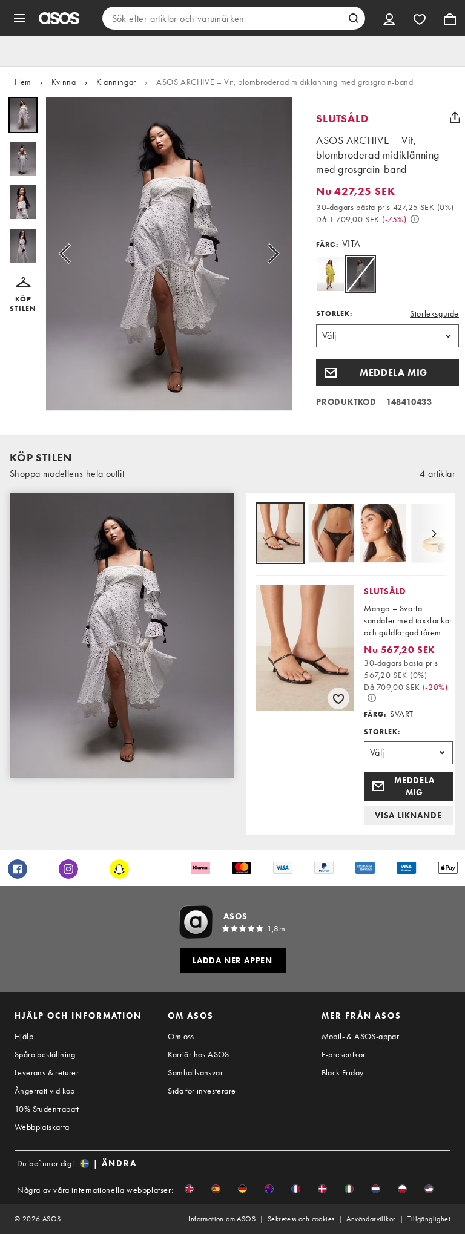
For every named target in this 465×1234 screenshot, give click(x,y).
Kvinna (63, 81)
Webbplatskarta (42, 1126)
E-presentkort (345, 1054)
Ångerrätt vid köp (45, 1090)
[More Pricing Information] (415, 219)
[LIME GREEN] (330, 274)
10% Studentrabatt (47, 1108)
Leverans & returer (47, 1072)
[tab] (280, 534)
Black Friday (343, 1072)
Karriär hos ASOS (198, 1054)
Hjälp (24, 1036)
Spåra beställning (45, 1054)
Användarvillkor (370, 1219)
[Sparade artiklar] (419, 18)
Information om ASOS (222, 1219)
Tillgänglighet (428, 1219)
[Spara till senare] (338, 698)
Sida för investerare (202, 1090)
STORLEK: (334, 313)
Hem (23, 81)
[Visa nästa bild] (269, 254)
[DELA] (454, 117)
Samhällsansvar (195, 1072)
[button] (23, 295)
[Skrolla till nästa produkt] (433, 533)
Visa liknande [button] (408, 815)
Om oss (181, 1036)
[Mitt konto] (389, 18)
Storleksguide (434, 313)
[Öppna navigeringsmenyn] (19, 18)
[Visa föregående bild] (68, 254)
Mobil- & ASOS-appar (361, 1036)
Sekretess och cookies (301, 1219)
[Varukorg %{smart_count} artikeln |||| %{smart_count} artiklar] (450, 18)
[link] (360, 274)
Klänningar (116, 81)
